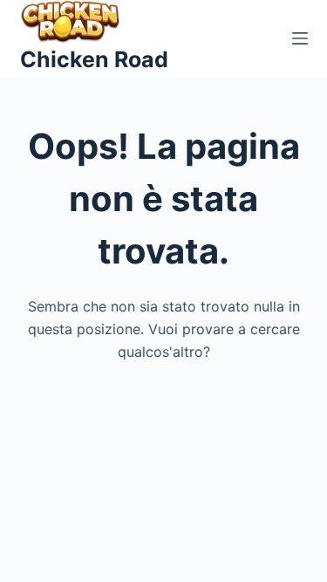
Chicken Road (94, 59)
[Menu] (300, 38)
